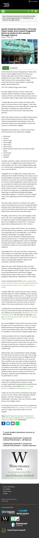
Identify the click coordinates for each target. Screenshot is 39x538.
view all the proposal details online (15, 317)
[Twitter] (28, 11)
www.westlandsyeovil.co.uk (22, 388)
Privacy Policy (7, 491)
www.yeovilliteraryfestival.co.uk (25, 407)
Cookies (5, 493)
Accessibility (33, 1)
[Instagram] (36, 11)
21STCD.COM (4, 501)
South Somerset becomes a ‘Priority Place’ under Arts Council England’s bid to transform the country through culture (18, 418)
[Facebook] (32, 11)
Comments (13, 68)
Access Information (9, 487)
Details (5, 68)
